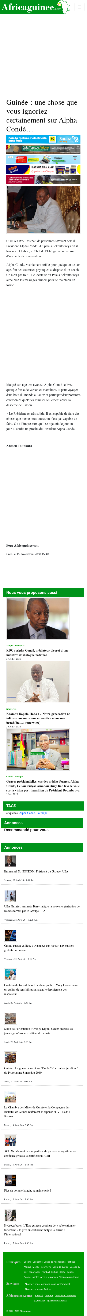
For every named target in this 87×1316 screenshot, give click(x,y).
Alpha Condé (27, 813)
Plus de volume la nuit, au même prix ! (27, 1190)
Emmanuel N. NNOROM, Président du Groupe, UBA (36, 871)
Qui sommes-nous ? (57, 1300)
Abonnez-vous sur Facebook (55, 1284)
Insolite (35, 1277)
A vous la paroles (49, 1277)
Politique (42, 813)
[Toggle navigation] (79, 7)
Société (27, 1261)
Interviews (46, 1267)
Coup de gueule (60, 1267)
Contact (49, 1295)
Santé (62, 1272)
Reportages (34, 1272)
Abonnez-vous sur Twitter (38, 1289)
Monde (36, 1267)
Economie (38, 1261)
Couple (70, 1272)
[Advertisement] (43, 47)
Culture (54, 1272)
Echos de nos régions (54, 1261)
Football (46, 1272)
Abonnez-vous (32, 1284)
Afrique (27, 1267)
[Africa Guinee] (35, 7)
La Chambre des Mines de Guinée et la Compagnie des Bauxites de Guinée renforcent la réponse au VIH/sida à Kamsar (37, 1111)
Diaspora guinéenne (69, 1277)
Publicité (39, 1295)
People (27, 1277)
